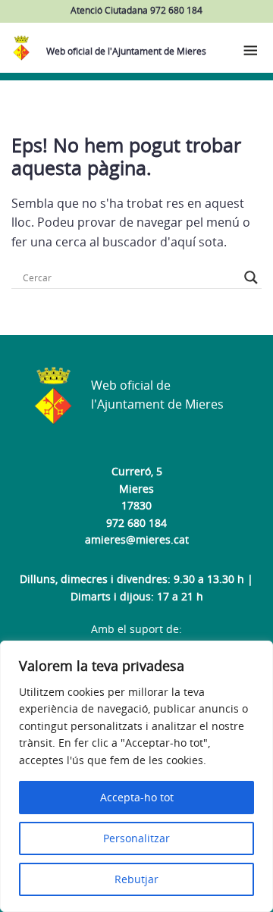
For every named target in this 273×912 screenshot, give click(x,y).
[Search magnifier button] (251, 277)
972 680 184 (136, 523)
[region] (136, 776)
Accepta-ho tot (137, 797)
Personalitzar (136, 838)
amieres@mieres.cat (137, 539)
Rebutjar (136, 879)
